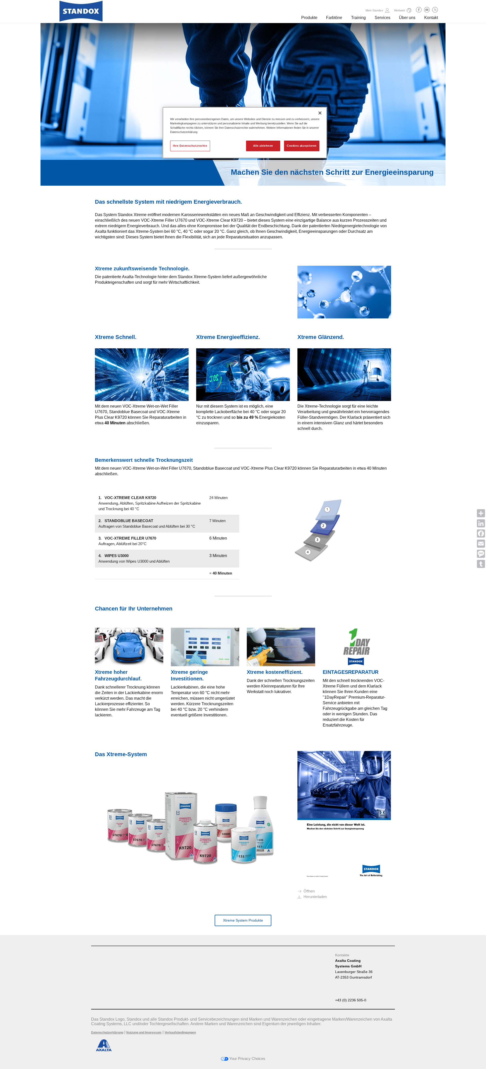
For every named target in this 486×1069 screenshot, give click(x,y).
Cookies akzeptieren (302, 145)
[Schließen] (320, 113)
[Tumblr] (481, 564)
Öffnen (309, 891)
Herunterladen (315, 896)
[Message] (481, 554)
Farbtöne (334, 17)
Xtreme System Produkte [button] (243, 920)
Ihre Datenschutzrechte (190, 145)
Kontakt (431, 17)
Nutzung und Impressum (143, 1032)
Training (358, 17)
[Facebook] (481, 533)
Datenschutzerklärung (107, 1032)
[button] (419, 10)
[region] (245, 132)
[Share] (481, 513)
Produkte (309, 17)
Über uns (407, 17)
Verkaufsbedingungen (180, 1032)
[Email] (481, 544)
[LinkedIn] (481, 523)
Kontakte (342, 955)
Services (382, 17)
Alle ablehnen (263, 145)
